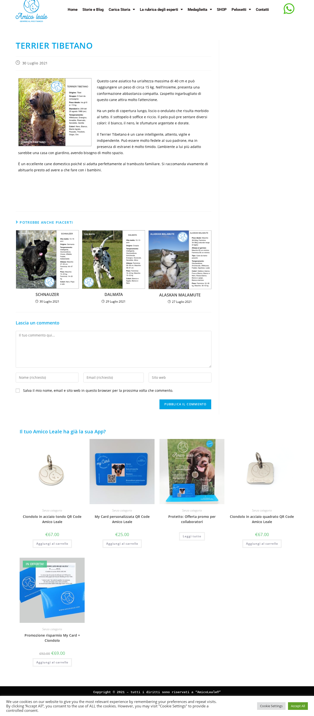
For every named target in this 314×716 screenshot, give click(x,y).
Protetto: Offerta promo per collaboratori (192, 519)
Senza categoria (52, 510)
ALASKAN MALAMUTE (180, 295)
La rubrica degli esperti (159, 9)
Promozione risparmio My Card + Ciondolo (52, 638)
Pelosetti (239, 9)
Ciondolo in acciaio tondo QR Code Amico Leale (52, 519)
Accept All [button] (298, 706)
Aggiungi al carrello (52, 543)
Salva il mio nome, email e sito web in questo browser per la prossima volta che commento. (98, 390)
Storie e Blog (93, 9)
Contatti (262, 9)
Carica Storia (119, 9)
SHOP (222, 9)
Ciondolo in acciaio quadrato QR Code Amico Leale (262, 519)
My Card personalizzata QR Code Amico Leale (122, 519)
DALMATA (114, 294)
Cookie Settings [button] (271, 706)
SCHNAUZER (47, 294)
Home (73, 9)
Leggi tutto (192, 536)
